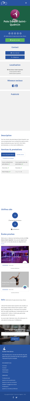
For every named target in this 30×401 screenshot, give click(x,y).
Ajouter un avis (15, 40)
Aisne (2, 243)
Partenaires (5, 372)
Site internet (15, 53)
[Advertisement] (15, 113)
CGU (25, 394)
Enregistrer (15, 339)
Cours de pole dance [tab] (8, 154)
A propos (4, 365)
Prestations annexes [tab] (8, 158)
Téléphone (16, 57)
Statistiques (5, 370)
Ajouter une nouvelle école (8, 380)
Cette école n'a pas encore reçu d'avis (15, 36)
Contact (4, 367)
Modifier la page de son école (9, 384)
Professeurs (5, 386)
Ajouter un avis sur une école (9, 382)
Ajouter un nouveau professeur (10, 388)
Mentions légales (18, 394)
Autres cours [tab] (20, 154)
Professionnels (6, 378)
